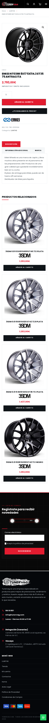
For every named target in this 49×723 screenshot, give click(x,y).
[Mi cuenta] (34, 4)
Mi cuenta (6, 671)
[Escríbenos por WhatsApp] (43, 717)
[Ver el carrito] (40, 4)
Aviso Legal (6, 687)
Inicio (4, 11)
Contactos (6, 676)
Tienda (5, 666)
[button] (43, 27)
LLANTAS (12, 11)
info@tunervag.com (14, 615)
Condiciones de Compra (12, 697)
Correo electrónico (13, 532)
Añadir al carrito (24, 102)
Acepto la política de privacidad (19, 543)
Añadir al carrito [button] (24, 267)
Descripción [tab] (11, 144)
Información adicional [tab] (16, 150)
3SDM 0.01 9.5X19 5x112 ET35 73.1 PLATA (24, 392)
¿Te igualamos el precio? (24, 111)
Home (4, 682)
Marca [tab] (38, 150)
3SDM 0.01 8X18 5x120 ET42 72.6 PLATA (24, 321)
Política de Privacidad (11, 692)
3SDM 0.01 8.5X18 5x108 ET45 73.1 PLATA (24, 251)
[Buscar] (28, 4)
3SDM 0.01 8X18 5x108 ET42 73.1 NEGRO (24, 462)
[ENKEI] (11, 120)
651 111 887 (9, 610)
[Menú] (46, 4)
